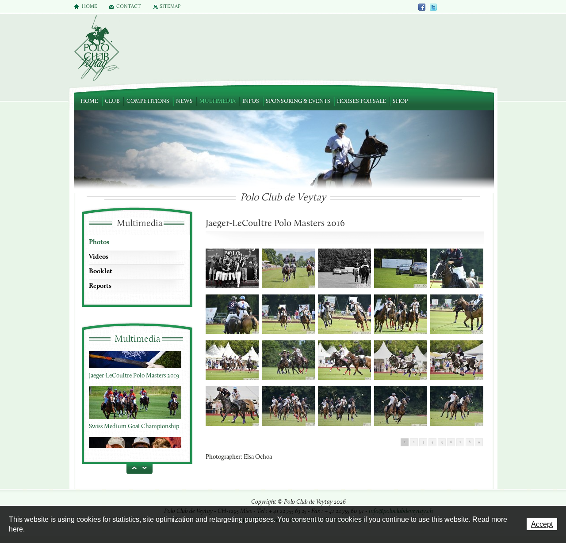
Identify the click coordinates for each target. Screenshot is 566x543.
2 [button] (414, 442)
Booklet (100, 271)
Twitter (433, 6)
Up (132, 467)
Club (112, 101)
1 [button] (404, 442)
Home (89, 101)
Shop (400, 101)
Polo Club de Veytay (96, 49)
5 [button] (442, 442)
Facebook (422, 6)
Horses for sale (361, 101)
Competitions (147, 101)
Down (146, 467)
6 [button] (451, 442)
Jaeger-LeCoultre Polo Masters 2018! (135, 442)
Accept (542, 524)
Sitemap (170, 6)
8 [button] (469, 442)
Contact (128, 6)
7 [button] (460, 442)
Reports (100, 286)
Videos (98, 256)
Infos (250, 101)
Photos (99, 242)
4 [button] (432, 442)
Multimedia (217, 101)
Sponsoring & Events (298, 101)
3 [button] (423, 442)
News (184, 101)
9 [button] (479, 442)
